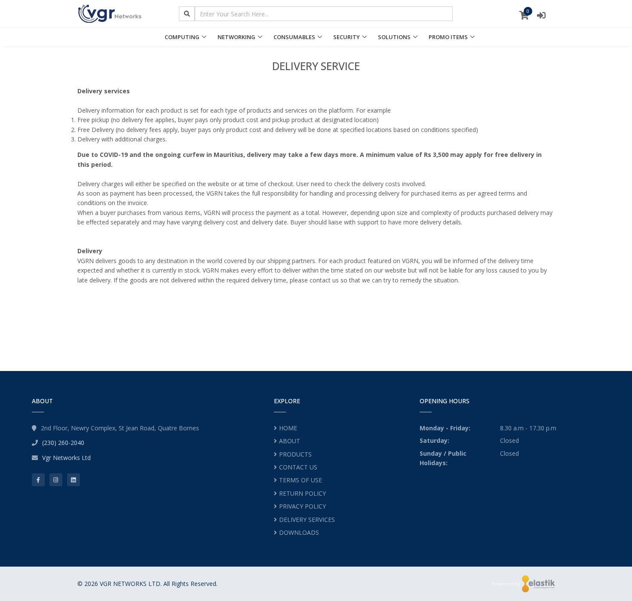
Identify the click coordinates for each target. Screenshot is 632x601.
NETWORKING (236, 37)
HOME (288, 428)
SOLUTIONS (394, 37)
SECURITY (346, 37)
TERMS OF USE (300, 480)
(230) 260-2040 (63, 442)
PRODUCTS (295, 454)
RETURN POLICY (302, 493)
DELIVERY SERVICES (307, 519)
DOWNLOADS (299, 532)
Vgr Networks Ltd (66, 458)
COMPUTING (182, 37)
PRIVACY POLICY (302, 506)
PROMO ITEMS (448, 37)
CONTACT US (298, 467)
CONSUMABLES (294, 37)
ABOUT (289, 441)
